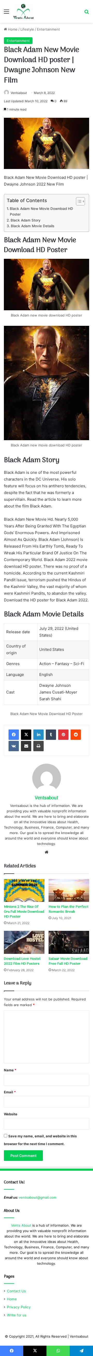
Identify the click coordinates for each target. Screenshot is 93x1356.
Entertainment (48, 29)
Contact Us (16, 1291)
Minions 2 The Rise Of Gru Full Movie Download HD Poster (24, 912)
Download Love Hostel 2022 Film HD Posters (22, 961)
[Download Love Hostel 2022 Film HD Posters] (24, 942)
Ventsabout (19, 93)
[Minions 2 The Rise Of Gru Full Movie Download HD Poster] (24, 890)
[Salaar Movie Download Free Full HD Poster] (69, 942)
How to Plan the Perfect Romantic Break (68, 909)
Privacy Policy (19, 1307)
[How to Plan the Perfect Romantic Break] (69, 890)
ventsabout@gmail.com (37, 1197)
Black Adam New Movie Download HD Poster (41, 211)
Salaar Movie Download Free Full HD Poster (68, 961)
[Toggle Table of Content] (78, 201)
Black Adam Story (26, 220)
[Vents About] (23, 11)
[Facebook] (14, 734)
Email (10, 1092)
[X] (26, 734)
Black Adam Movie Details (32, 226)
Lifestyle (27, 29)
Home (12, 29)
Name (10, 1070)
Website (10, 1114)
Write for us (16, 1315)
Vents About (21, 1225)
